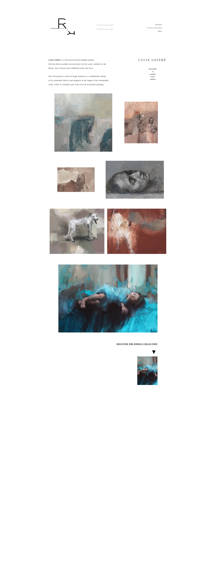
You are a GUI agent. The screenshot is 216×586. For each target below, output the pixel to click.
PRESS (160, 31)
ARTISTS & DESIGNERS (154, 28)
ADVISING (158, 24)
